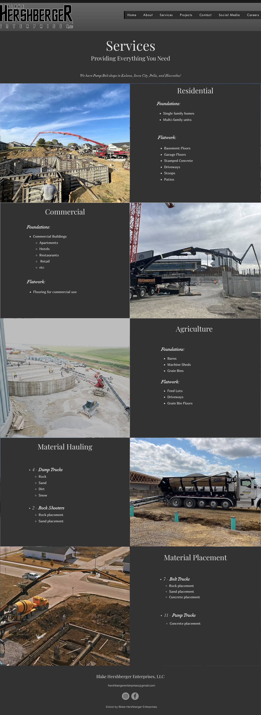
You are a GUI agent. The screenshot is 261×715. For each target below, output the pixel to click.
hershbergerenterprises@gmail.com (131, 685)
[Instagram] (125, 696)
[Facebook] (135, 696)
